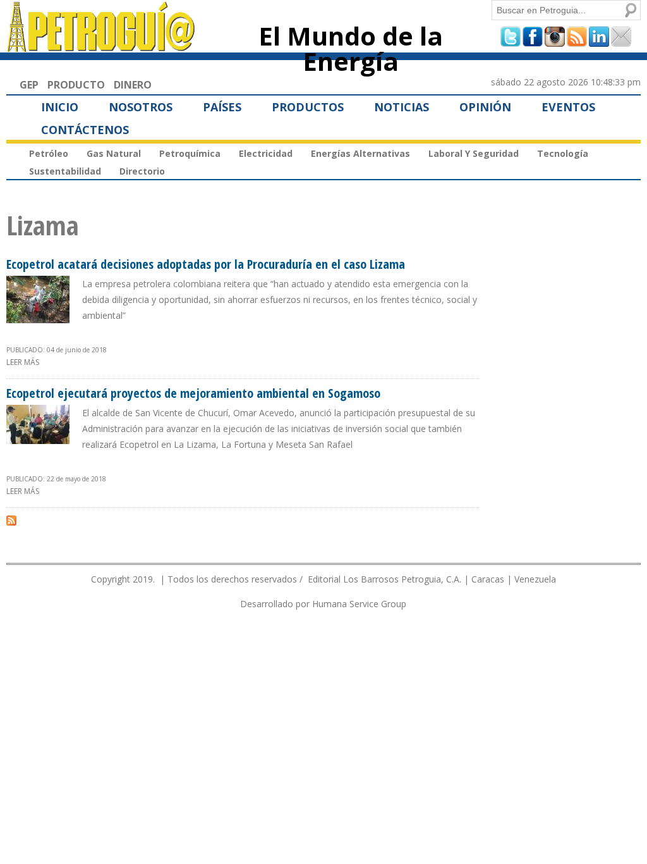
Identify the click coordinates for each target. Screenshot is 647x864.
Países (222, 106)
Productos (308, 106)
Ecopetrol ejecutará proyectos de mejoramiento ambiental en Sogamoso (193, 393)
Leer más (22, 362)
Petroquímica (190, 153)
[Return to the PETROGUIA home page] (101, 46)
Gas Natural (114, 153)
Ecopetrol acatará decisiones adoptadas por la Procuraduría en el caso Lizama (205, 264)
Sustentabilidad (65, 171)
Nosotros (140, 106)
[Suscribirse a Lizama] (11, 519)
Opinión (485, 106)
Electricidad (266, 153)
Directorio (142, 171)
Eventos (568, 106)
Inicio (59, 106)
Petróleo (48, 153)
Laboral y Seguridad (473, 153)
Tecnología (562, 153)
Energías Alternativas (360, 153)
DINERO (133, 85)
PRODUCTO (76, 85)
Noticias (401, 106)
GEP (29, 85)
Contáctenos (85, 129)
